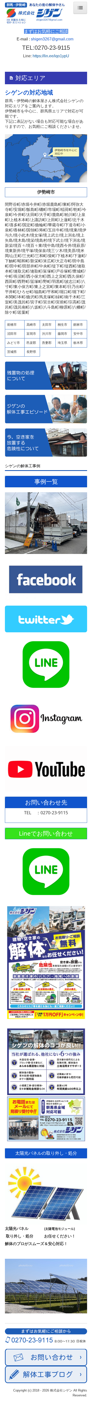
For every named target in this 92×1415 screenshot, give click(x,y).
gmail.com (64, 39)
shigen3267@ (43, 39)
